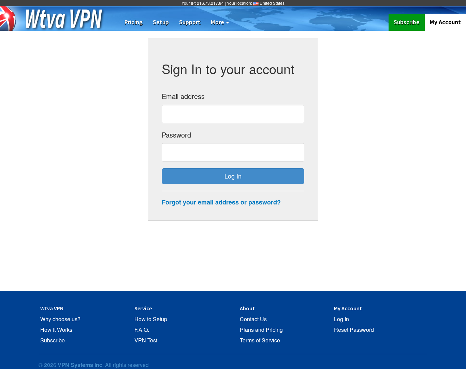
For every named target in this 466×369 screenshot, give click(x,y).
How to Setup (150, 319)
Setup (161, 22)
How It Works (56, 329)
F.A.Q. (141, 329)
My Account (445, 22)
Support (190, 22)
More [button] (218, 22)
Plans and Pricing (261, 329)
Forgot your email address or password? (221, 202)
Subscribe (409, 22)
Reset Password (354, 329)
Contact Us (253, 319)
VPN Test (145, 340)
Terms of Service (260, 340)
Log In (341, 319)
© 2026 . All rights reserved (94, 365)
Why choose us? (60, 319)
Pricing (134, 22)
